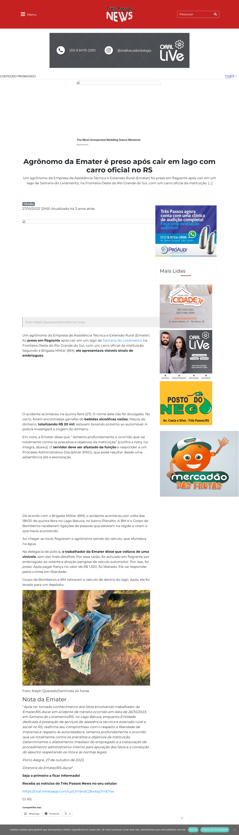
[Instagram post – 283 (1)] (186, 355)
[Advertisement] (86, 385)
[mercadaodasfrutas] (199, 463)
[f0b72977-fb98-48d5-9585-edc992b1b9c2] (186, 404)
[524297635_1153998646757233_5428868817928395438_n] (186, 231)
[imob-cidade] (186, 307)
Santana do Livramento (122, 340)
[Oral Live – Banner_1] (119, 51)
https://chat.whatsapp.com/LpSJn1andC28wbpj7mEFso (68, 791)
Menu (32, 14)
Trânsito (28, 204)
